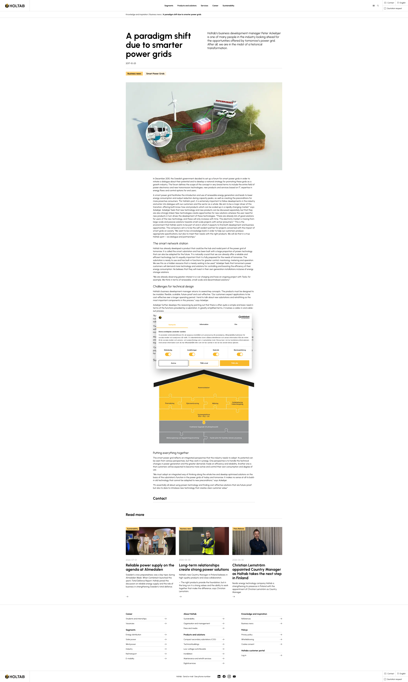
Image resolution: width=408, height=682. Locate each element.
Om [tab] (235, 324)
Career (215, 5)
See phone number (202, 676)
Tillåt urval (204, 363)
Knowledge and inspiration (137, 14)
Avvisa (173, 363)
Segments (168, 5)
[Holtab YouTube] (234, 676)
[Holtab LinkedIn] (219, 676)
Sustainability (228, 5)
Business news (155, 14)
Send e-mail (188, 676)
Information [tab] (204, 324)
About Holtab (190, 614)
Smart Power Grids (155, 73)
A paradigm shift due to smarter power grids (182, 14)
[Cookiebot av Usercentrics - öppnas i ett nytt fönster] (240, 317)
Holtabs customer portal (253, 650)
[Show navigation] (374, 6)
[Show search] (378, 6)
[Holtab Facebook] (224, 676)
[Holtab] (15, 6)
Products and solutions (187, 5)
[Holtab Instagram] (229, 676)
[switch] (192, 354)
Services (204, 5)
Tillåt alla (234, 363)
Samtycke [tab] (172, 325)
